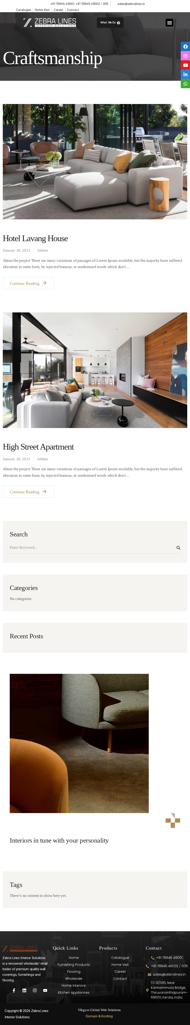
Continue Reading (24, 283)
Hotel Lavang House (35, 238)
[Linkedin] (24, 990)
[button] (169, 22)
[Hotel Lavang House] (95, 161)
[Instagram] (35, 990)
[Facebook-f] (14, 990)
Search (178, 548)
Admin (42, 250)
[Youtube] (45, 990)
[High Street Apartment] (95, 370)
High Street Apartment (38, 446)
